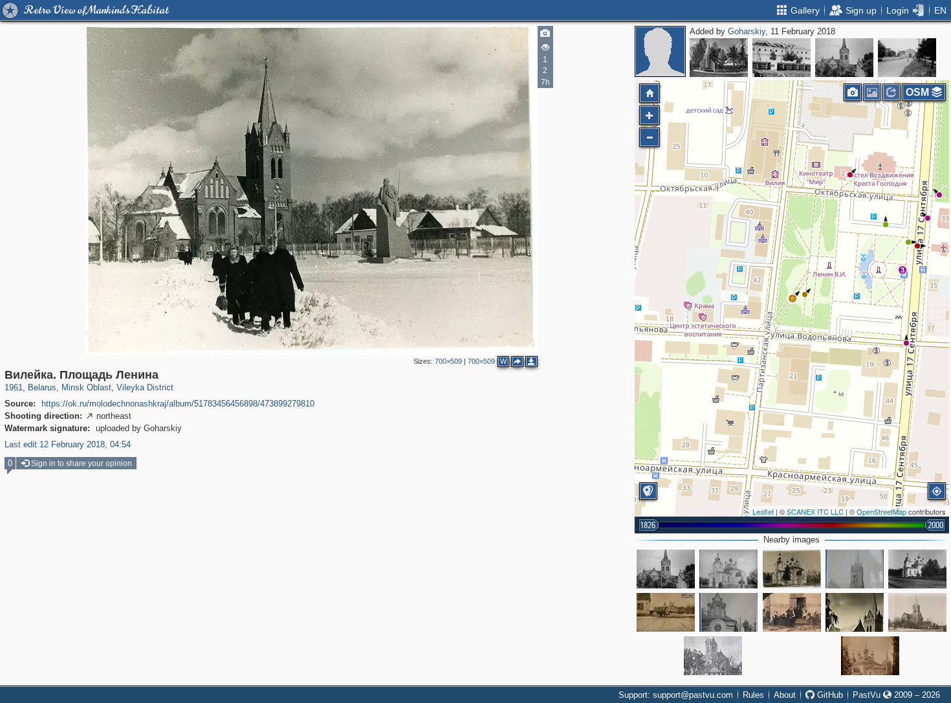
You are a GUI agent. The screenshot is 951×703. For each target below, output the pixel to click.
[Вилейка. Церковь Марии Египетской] (666, 612)
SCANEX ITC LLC (815, 511)
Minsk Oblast (86, 387)
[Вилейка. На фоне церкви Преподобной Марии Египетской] (870, 655)
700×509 (448, 361)
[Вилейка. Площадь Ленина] (792, 298)
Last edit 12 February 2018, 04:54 (68, 444)
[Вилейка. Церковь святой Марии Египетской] (728, 569)
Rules (753, 695)
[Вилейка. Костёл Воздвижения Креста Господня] (844, 57)
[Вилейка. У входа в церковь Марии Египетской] (792, 612)
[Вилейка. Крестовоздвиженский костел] (854, 569)
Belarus (42, 387)
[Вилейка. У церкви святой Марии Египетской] (728, 612)
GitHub (828, 695)
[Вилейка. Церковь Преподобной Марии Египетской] (917, 569)
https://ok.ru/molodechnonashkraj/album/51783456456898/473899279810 (177, 403)
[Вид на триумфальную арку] (907, 57)
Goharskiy (746, 31)
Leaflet (763, 511)
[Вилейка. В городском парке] (719, 57)
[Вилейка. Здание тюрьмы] (781, 57)
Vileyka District (144, 387)
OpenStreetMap (881, 511)
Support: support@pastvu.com (675, 695)
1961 (14, 387)
